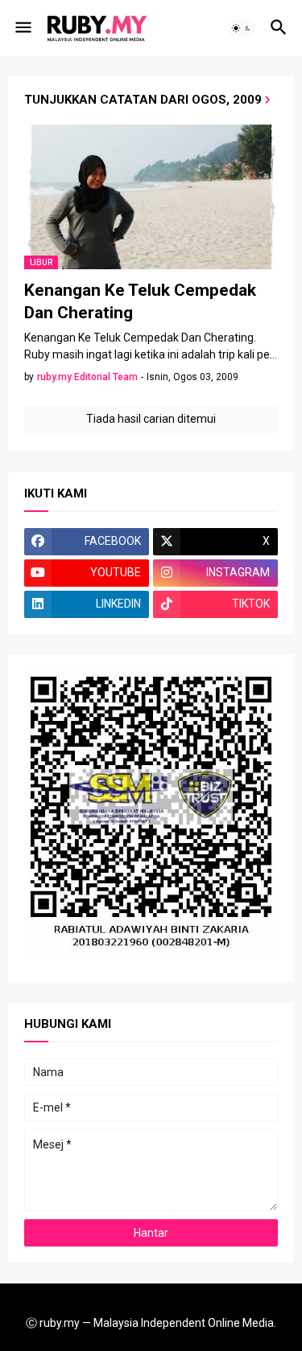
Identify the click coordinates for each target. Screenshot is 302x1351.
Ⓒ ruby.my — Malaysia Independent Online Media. (151, 1322)
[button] (22, 28)
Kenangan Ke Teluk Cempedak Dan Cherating (140, 301)
